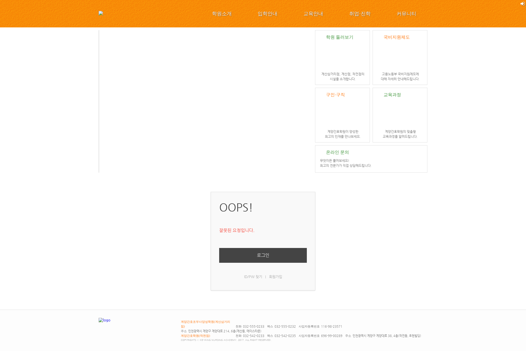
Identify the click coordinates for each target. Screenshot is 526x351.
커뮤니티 (406, 13)
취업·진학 (360, 13)
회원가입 (275, 277)
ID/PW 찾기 (253, 277)
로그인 (263, 255)
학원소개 (222, 13)
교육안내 (313, 13)
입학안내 (268, 13)
